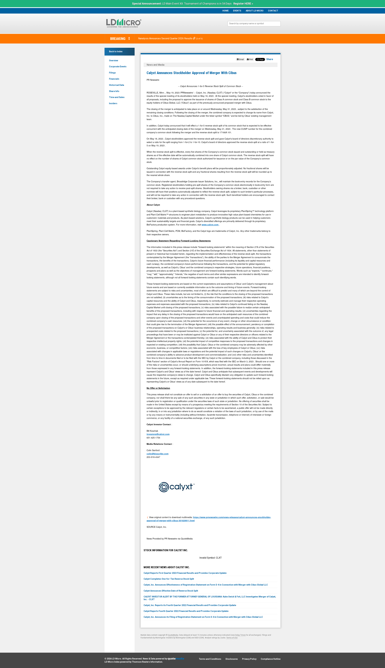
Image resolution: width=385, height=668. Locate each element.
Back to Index (115, 51)
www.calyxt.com (210, 224)
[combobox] (254, 23)
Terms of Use (231, 638)
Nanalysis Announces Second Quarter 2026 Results (165, 38)
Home (225, 10)
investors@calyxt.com (158, 434)
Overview (113, 60)
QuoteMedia (173, 635)
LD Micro (116, 658)
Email (241, 59)
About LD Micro (254, 10)
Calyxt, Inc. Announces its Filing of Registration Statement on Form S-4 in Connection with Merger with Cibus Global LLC (203, 617)
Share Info (114, 91)
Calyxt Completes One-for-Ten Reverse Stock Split (169, 579)
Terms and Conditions (210, 659)
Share (269, 59)
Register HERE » (243, 3)
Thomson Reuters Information (147, 662)
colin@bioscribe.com (157, 453)
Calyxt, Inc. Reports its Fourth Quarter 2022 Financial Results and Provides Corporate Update (190, 605)
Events (237, 10)
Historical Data (116, 85)
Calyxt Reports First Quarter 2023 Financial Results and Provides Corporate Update (185, 573)
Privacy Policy (249, 659)
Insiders (113, 103)
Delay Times (240, 635)
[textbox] (255, 23)
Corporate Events (117, 66)
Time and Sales (117, 97)
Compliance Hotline (270, 659)
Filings (112, 72)
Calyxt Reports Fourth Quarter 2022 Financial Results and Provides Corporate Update (186, 611)
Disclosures (232, 659)
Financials (114, 79)
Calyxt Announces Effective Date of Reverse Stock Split (171, 591)
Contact (273, 10)
